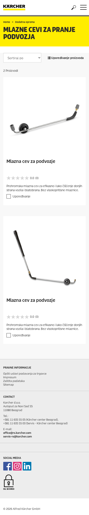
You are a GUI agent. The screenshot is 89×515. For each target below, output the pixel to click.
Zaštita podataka (14, 381)
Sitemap (8, 384)
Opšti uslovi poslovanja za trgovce (24, 373)
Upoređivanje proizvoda (67, 58)
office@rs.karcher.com (17, 432)
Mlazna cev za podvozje (30, 161)
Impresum (9, 377)
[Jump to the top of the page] (78, 506)
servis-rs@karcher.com (17, 436)
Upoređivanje (21, 196)
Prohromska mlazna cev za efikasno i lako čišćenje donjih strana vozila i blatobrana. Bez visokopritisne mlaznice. (44, 188)
